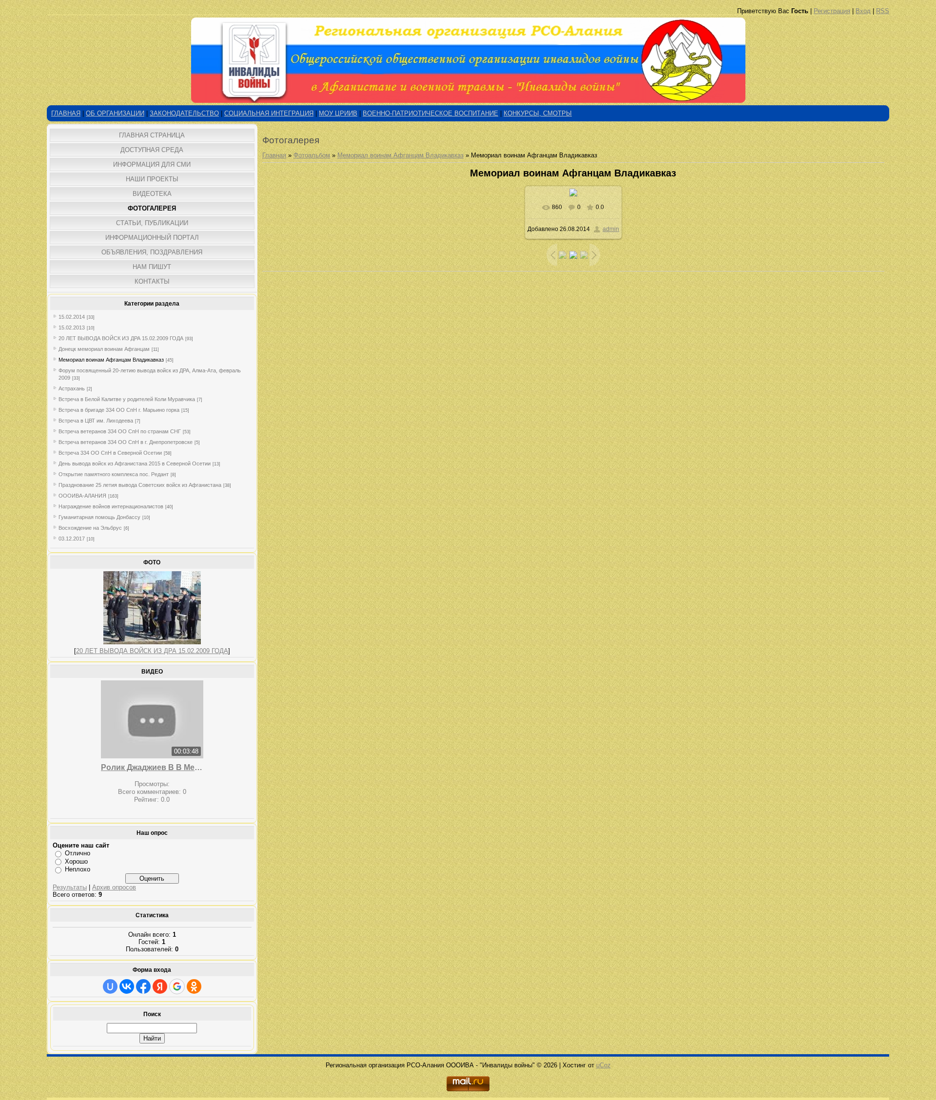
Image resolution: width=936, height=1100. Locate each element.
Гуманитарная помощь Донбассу (99, 517)
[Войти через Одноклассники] (194, 986)
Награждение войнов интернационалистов (110, 506)
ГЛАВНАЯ (65, 113)
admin (611, 229)
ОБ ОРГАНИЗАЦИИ (115, 113)
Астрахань (71, 388)
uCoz (603, 1065)
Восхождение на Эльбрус (90, 528)
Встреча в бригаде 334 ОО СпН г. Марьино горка (118, 410)
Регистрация (832, 11)
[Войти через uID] (110, 986)
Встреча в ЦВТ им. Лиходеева (95, 421)
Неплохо (77, 869)
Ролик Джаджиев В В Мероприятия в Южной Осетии (152, 767)
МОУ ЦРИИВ (338, 113)
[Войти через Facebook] (143, 986)
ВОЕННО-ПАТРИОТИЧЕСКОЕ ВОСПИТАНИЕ (430, 113)
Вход (863, 11)
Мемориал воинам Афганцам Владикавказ (111, 360)
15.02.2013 (71, 327)
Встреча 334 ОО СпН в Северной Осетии (110, 453)
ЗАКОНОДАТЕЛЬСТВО (184, 113)
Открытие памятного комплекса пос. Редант (113, 474)
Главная (274, 155)
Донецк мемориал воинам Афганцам (104, 349)
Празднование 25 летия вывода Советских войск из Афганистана (139, 485)
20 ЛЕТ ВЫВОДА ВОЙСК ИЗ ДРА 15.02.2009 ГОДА (120, 338)
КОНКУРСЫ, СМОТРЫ (538, 113)
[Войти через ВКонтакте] (126, 986)
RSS (882, 11)
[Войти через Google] (177, 986)
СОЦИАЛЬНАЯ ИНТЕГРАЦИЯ (268, 113)
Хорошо (76, 861)
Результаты (70, 887)
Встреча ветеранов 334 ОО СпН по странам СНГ (119, 431)
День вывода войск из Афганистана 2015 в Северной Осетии (134, 463)
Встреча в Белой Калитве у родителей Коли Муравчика (126, 399)
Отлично (77, 853)
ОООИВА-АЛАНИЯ (82, 496)
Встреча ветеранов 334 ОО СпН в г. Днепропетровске (125, 442)
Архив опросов (114, 887)
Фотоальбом (311, 155)
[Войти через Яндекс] (160, 986)
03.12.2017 (71, 538)
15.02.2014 (71, 317)
